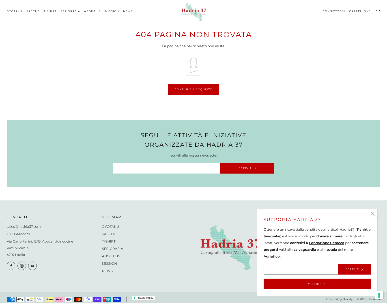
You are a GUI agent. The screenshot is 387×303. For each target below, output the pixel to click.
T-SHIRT (50, 11)
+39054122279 (18, 234)
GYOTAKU (14, 11)
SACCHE (33, 11)
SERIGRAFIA (70, 11)
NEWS (128, 11)
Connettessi (334, 11)
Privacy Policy (145, 297)
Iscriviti (245, 168)
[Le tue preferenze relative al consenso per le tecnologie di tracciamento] (379, 295)
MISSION (112, 11)
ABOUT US (92, 11)
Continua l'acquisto (194, 89)
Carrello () (360, 11)
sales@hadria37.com (24, 226)
